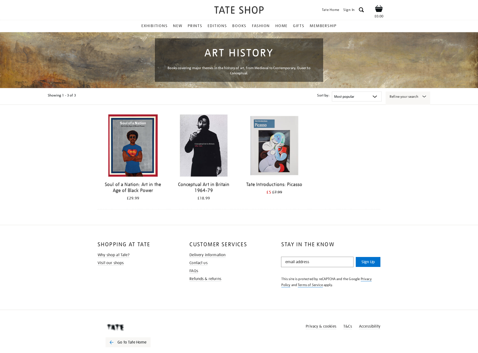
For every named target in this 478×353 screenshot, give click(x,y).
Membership (323, 25)
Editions (217, 25)
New (177, 25)
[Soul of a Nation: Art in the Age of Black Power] (133, 146)
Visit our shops (111, 262)
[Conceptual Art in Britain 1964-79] (203, 146)
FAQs (193, 270)
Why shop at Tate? (113, 254)
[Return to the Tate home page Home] (239, 10)
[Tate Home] (137, 327)
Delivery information (207, 254)
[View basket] (379, 9)
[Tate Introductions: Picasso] (274, 146)
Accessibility (369, 326)
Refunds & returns (205, 278)
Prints (195, 25)
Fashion (261, 25)
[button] (361, 10)
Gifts (298, 25)
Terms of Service (310, 285)
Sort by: (323, 95)
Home (281, 25)
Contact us (198, 262)
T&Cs (347, 326)
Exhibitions (154, 25)
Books (239, 25)
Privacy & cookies (321, 326)
